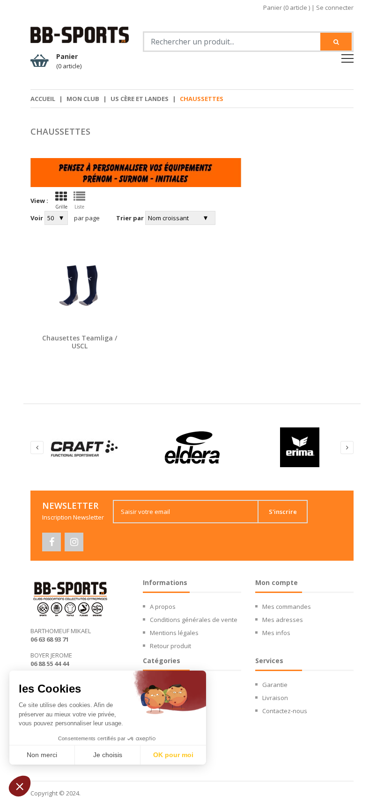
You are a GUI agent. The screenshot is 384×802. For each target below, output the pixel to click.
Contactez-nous (284, 711)
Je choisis (107, 755)
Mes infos (276, 633)
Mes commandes (286, 606)
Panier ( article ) (286, 7)
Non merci (42, 755)
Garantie (275, 684)
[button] (19, 786)
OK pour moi (173, 755)
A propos (163, 606)
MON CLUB (82, 98)
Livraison (275, 698)
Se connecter (335, 7)
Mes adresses (282, 619)
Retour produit (170, 646)
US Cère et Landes (140, 98)
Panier (68, 61)
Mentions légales (174, 633)
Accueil (42, 98)
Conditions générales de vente (193, 619)
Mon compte (276, 582)
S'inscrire (283, 511)
